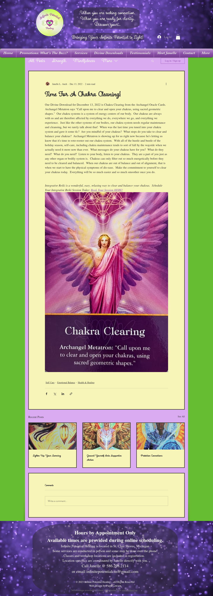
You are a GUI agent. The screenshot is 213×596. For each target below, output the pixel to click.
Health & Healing (86, 382)
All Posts (36, 61)
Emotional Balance (66, 382)
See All (181, 416)
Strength (59, 61)
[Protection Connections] (160, 436)
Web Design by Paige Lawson (105, 585)
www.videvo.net (129, 590)
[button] (178, 36)
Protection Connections (151, 455)
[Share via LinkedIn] (62, 393)
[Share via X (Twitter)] (54, 393)
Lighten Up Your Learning (47, 455)
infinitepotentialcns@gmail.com (112, 571)
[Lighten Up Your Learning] (52, 436)
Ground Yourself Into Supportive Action (104, 458)
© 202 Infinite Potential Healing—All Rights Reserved (105, 582)
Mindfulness (84, 61)
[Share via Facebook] (46, 393)
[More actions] (166, 84)
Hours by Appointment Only (105, 532)
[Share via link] (71, 393)
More (107, 61)
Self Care (50, 382)
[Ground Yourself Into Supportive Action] (106, 436)
